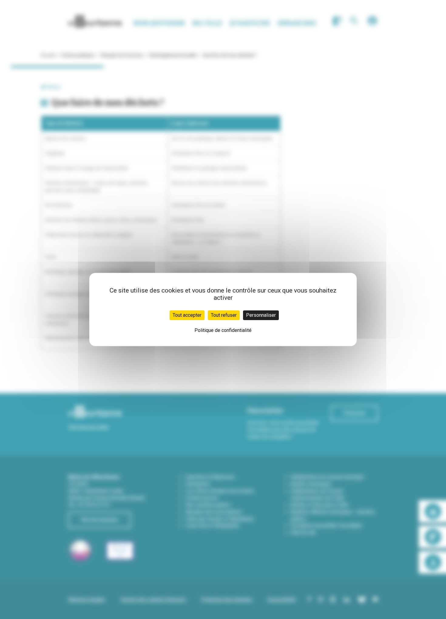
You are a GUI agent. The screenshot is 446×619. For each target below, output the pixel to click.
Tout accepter (187, 315)
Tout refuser (224, 315)
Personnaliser (261, 315)
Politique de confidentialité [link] (223, 330)
